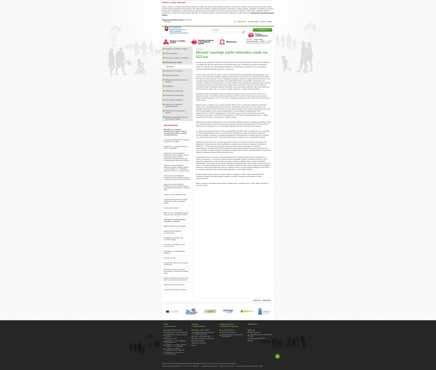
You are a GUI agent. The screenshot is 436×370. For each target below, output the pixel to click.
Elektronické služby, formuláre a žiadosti (176, 81)
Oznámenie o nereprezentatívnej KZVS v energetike (175, 147)
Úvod (249, 39)
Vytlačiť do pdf (257, 300)
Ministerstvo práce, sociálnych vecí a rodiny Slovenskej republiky (184, 31)
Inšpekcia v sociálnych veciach (176, 49)
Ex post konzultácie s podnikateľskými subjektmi (174, 349)
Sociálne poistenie (227, 330)
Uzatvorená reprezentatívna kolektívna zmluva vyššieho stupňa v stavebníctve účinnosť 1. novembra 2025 (177, 187)
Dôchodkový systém (228, 332)
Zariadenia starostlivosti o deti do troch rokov (174, 245)
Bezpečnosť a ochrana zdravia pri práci (176, 335)
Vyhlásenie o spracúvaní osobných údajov (250, 366)
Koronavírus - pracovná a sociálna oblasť (174, 353)
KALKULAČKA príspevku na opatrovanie (172, 232)
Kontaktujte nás (262, 30)
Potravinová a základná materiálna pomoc (173, 105)
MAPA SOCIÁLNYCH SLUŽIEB (175, 226)
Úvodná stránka (258, 39)
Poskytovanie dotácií (171, 208)
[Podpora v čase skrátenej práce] (228, 314)
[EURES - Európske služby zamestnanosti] (246, 313)
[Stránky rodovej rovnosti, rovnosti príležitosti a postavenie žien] (210, 313)
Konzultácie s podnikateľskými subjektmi (174, 252)
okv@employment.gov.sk (209, 366)
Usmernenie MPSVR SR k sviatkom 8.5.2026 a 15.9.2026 (176, 140)
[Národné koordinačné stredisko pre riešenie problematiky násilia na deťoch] (264, 317)
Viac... (195, 345)
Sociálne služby (198, 341)
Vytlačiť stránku (266, 300)
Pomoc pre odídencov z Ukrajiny (177, 58)
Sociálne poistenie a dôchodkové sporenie (229, 325)
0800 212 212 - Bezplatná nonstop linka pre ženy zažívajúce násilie (176, 214)
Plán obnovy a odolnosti (173, 100)
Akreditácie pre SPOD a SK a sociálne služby (173, 238)
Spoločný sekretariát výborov (174, 285)
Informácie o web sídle (227, 366)
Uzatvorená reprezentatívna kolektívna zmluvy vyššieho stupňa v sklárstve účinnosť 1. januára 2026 (177, 177)
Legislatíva (169, 86)
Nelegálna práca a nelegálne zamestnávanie (175, 341)
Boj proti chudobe (199, 343)
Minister (252, 330)
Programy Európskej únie (174, 95)
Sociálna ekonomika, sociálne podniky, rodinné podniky (176, 345)
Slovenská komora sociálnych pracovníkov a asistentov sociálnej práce (176, 271)
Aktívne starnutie (171, 53)
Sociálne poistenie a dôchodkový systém (206, 42)
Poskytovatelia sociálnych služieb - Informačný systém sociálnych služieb (176, 201)
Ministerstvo (231, 42)
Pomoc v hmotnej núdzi (201, 336)
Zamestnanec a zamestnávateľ (176, 332)
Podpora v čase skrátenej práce (175, 194)
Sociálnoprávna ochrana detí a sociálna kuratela (203, 333)
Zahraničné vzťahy (172, 75)
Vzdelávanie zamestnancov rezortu (175, 111)
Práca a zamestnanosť (261, 35)
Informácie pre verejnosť (174, 71)
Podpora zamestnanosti (173, 330)
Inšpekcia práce (171, 338)
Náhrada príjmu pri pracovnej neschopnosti (231, 335)
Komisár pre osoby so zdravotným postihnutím (176, 263)
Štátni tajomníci (254, 332)
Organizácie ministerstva (174, 91)
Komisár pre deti (169, 258)
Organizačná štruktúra (257, 338)
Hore (277, 356)
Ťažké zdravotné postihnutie (203, 338)
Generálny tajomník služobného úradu (260, 335)
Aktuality (262, 41)
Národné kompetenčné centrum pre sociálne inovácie (176, 118)
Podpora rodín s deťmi (201, 330)
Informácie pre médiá (252, 41)
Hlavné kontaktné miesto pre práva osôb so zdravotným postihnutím (176, 279)
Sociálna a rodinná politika (198, 325)
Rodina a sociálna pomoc (177, 42)
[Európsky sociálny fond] (171, 313)
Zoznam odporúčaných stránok (175, 289)
